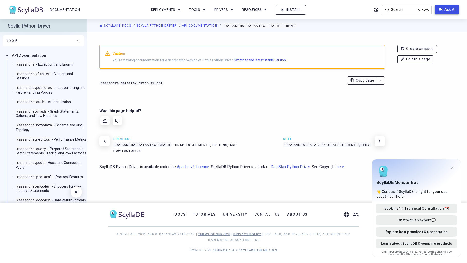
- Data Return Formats (51, 200)
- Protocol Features (50, 177)
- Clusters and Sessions (44, 76)
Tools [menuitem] (194, 9)
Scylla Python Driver (157, 25)
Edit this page (418, 59)
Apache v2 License (193, 166)
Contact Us (267, 214)
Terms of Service (214, 234)
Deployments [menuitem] (163, 9)
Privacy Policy (247, 234)
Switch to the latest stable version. (260, 60)
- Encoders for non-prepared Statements (48, 188)
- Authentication (44, 102)
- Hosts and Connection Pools (48, 165)
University (235, 214)
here (340, 166)
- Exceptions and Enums (45, 64)
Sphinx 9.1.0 (223, 250)
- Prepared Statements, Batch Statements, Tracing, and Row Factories (51, 151)
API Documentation (200, 25)
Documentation (65, 9)
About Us (297, 214)
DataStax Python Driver (290, 166)
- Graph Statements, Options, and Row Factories (47, 113)
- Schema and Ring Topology (49, 127)
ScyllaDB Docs (117, 25)
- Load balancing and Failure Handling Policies (50, 90)
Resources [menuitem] (251, 9)
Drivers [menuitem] (221, 9)
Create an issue (420, 49)
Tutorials (204, 214)
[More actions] (381, 80)
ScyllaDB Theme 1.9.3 (258, 250)
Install (293, 10)
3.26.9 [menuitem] (12, 41)
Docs (180, 214)
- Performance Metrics (52, 139)
